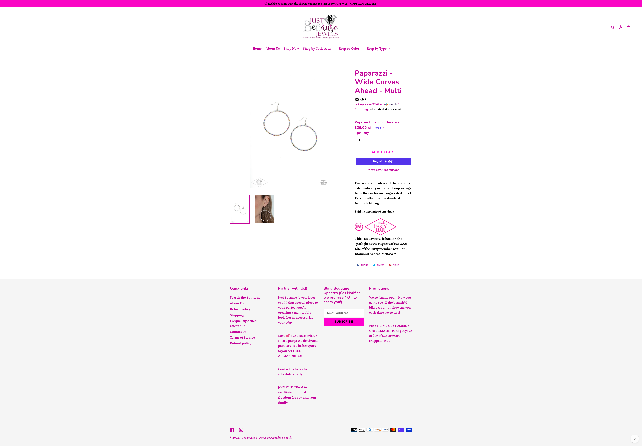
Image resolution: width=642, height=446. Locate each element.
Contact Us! (238, 332)
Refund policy (240, 343)
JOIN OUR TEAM (291, 387)
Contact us (286, 369)
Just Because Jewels (253, 437)
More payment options (383, 170)
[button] (383, 104)
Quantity (362, 133)
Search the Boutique (245, 297)
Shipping (361, 109)
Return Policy (240, 309)
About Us (237, 303)
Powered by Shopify (279, 437)
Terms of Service (242, 337)
